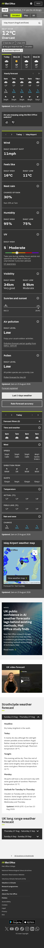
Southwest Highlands (12, 50)
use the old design (33, 10)
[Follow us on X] (7, 928)
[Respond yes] (7, 122)
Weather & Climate (9, 883)
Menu (38, 3)
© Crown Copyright (22, 934)
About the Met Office (9, 894)
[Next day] (11, 134)
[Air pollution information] (37, 321)
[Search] (38, 23)
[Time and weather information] (39, 427)
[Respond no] (13, 122)
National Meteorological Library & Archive (17, 870)
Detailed (16, 15)
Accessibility (6, 902)
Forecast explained (10, 388)
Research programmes (10, 886)
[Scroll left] (33, 73)
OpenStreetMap (35, 582)
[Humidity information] (37, 212)
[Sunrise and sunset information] (37, 298)
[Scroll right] (39, 73)
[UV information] (37, 234)
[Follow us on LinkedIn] (32, 928)
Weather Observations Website (13, 875)
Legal (4, 908)
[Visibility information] (37, 273)
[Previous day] (6, 134)
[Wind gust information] (37, 142)
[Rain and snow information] (39, 516)
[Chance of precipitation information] (37, 186)
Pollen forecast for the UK (15, 377)
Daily (6, 15)
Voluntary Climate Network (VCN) (14, 879)
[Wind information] (39, 444)
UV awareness (10, 264)
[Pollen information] (37, 355)
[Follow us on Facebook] (17, 928)
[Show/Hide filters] (39, 421)
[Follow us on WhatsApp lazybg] (37, 928)
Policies (4, 898)
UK (33, 15)
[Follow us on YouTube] (12, 928)
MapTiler (25, 582)
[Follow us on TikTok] (22, 928)
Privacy (4, 911)
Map (26, 15)
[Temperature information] (39, 489)
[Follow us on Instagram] (27, 928)
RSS (3, 915)
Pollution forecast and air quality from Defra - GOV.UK (20, 344)
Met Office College (8, 866)
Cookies (4, 905)
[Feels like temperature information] (37, 164)
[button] (22, 563)
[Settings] (31, 3)
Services (5, 890)
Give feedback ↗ (16, 10)
